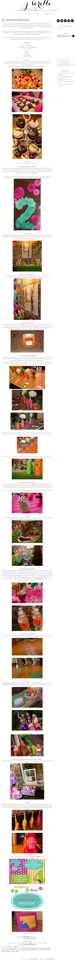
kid (12, 948)
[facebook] (58, 20)
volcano (12, 951)
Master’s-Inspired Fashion (63, 79)
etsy (11, 949)
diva (3, 949)
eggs (8, 949)
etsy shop (32, 858)
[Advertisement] (65, 47)
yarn (17, 951)
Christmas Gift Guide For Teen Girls (66, 84)
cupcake (42, 948)
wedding (48, 13)
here (38, 858)
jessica (9, 946)
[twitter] (61, 20)
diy (9, 948)
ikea (21, 949)
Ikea (4, 804)
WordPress (50, 959)
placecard (43, 949)
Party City (38, 578)
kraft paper (32, 949)
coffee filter (36, 948)
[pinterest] (65, 20)
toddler (7, 951)
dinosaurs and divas (17, 20)
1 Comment (16, 946)
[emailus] (72, 20)
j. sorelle (37, 5)
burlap (29, 948)
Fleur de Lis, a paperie (35, 856)
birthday (24, 948)
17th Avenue (33, 959)
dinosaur (48, 948)
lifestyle (28, 13)
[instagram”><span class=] (68, 20)
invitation (26, 949)
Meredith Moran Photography (30, 938)
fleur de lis (16, 949)
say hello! (60, 28)
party (38, 13)
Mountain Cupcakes (26, 936)
